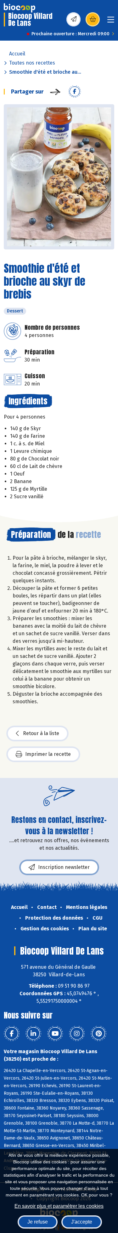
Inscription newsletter (64, 867)
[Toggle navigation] (110, 22)
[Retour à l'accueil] (19, 8)
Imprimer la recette (48, 754)
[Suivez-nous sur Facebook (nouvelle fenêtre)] (12, 1034)
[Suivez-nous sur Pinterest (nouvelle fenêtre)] (98, 1034)
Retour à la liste (41, 733)
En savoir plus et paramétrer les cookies (59, 1206)
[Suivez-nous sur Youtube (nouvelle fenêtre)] (55, 1034)
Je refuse (37, 1221)
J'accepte (81, 1221)
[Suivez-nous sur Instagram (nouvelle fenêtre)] (77, 1034)
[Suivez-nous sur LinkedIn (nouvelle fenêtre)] (33, 1034)
